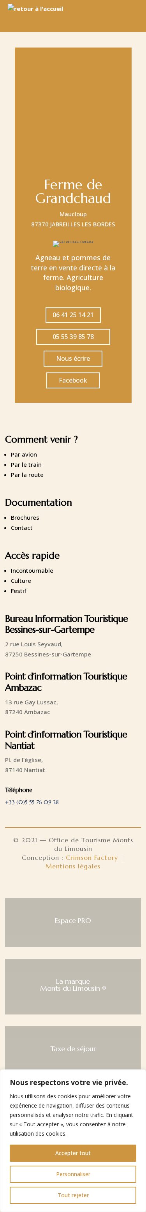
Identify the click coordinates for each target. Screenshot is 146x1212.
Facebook (73, 380)
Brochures (25, 517)
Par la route (27, 474)
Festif (18, 591)
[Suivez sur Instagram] (73, 886)
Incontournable (32, 570)
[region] (73, 1140)
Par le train (26, 464)
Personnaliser (73, 1174)
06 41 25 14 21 (73, 314)
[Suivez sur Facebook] (54, 886)
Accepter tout (73, 1153)
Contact (22, 527)
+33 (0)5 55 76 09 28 (32, 802)
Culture (21, 580)
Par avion (24, 454)
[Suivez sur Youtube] (92, 886)
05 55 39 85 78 (73, 336)
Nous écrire (73, 358)
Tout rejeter (73, 1195)
